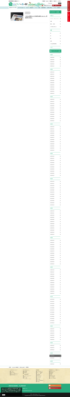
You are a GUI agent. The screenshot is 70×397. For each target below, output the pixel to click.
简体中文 (55, 1)
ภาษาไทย (59, 1)
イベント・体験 (39, 373)
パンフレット (53, 385)
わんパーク (38, 378)
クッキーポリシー (11, 391)
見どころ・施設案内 (40, 372)
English (47, 1)
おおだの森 (38, 379)
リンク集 (12, 371)
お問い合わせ (13, 372)
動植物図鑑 (38, 374)
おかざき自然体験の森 (40, 380)
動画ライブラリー (26, 376)
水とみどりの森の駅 (53, 378)
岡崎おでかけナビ (52, 371)
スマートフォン (35, 394)
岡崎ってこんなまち (68, 17)
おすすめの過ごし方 (40, 371)
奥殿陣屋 (51, 373)
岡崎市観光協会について (14, 374)
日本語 (44, 1)
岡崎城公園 (51, 372)
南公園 (51, 374)
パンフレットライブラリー (27, 375)
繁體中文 (51, 1)
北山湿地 (38, 381)
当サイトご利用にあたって (14, 373)
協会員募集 (25, 371)
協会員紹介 (25, 372)
